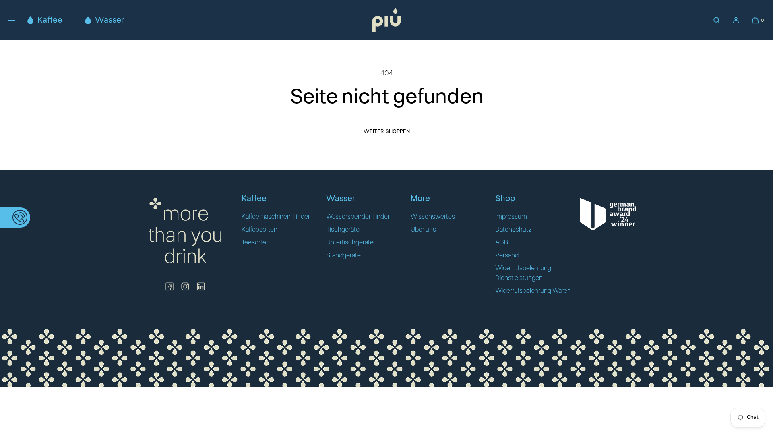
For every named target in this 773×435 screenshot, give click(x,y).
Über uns (423, 229)
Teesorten (256, 242)
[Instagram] (185, 286)
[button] (716, 20)
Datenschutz (513, 229)
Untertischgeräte (350, 242)
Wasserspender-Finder (358, 216)
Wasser (109, 20)
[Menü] (17, 20)
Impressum (511, 216)
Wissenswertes (433, 216)
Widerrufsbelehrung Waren (533, 291)
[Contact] (15, 217)
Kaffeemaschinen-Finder (276, 216)
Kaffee (49, 20)
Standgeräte (343, 255)
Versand (507, 255)
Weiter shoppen (387, 131)
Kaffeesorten (259, 229)
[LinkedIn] (201, 286)
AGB (501, 242)
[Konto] (736, 20)
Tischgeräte (343, 229)
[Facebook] (169, 286)
